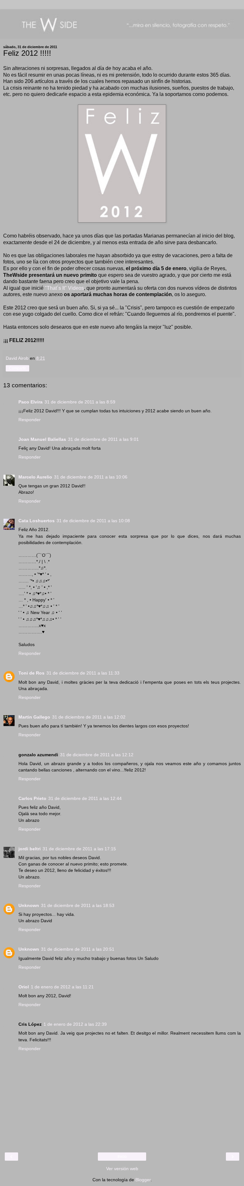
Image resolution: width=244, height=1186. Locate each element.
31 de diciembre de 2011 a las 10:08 (93, 520)
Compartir (17, 368)
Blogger (143, 1179)
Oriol (23, 986)
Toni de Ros (31, 672)
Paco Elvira (30, 401)
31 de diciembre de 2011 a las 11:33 (82, 672)
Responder (29, 419)
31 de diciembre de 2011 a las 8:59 (79, 401)
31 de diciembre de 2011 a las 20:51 (77, 949)
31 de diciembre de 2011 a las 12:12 (96, 754)
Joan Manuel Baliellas (42, 439)
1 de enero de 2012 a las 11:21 (62, 986)
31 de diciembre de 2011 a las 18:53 (77, 905)
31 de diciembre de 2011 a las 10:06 (90, 476)
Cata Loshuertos (36, 520)
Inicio (122, 1156)
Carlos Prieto (32, 798)
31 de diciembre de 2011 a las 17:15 (79, 848)
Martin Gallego (34, 717)
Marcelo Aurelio (35, 476)
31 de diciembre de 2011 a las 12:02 (88, 717)
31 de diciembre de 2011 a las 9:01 (103, 439)
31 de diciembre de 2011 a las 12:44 (85, 798)
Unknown (28, 905)
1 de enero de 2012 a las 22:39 (75, 1024)
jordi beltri (29, 848)
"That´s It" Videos (64, 288)
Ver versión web (122, 1168)
